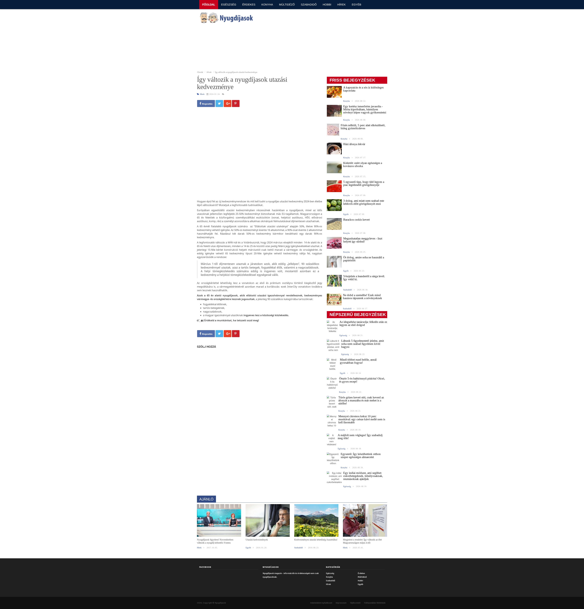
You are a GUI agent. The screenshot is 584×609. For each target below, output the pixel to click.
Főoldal (208, 4)
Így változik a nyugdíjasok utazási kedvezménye (236, 72)
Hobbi (327, 4)
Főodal (200, 72)
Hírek (341, 4)
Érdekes (248, 4)
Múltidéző (287, 4)
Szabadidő (309, 4)
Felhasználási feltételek (375, 603)
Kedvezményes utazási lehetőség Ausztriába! (315, 539)
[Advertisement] (288, 47)
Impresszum (341, 603)
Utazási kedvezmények (257, 539)
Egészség (228, 4)
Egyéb (356, 4)
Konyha (267, 4)
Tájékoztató (355, 603)
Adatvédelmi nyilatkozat (321, 603)
